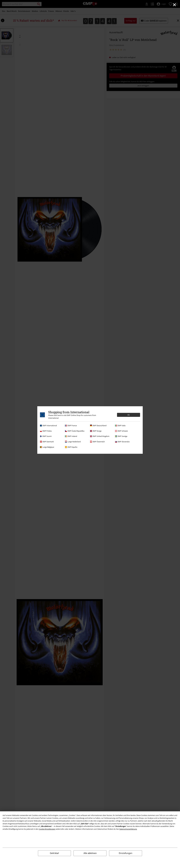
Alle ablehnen (90, 853)
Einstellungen (125, 853)
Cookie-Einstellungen (47, 829)
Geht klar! (54, 853)
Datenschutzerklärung (128, 829)
